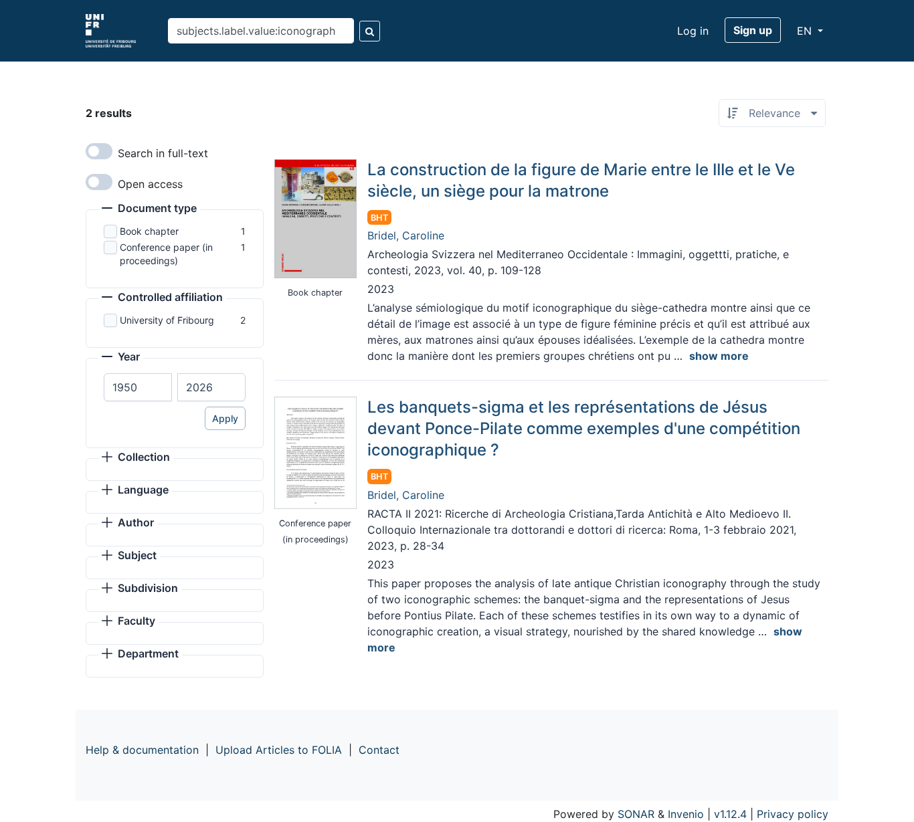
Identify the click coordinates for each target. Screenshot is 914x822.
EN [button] (806, 30)
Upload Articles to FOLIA (278, 749)
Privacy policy (792, 814)
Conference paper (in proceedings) (166, 253)
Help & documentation (142, 749)
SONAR (636, 814)
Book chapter (149, 231)
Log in (693, 30)
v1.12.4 (730, 814)
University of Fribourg (167, 320)
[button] (149, 209)
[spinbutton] (138, 387)
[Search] (369, 31)
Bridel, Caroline (405, 235)
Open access (150, 184)
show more (719, 356)
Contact (379, 749)
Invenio (686, 814)
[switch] (99, 151)
